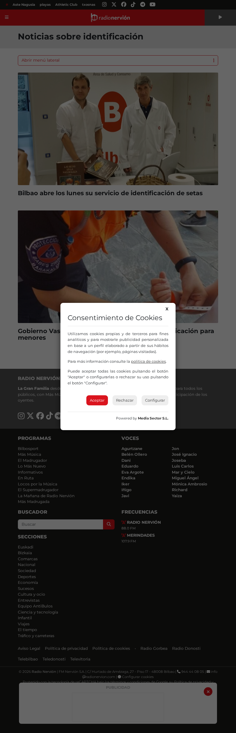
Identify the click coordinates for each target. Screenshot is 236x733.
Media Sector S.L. (153, 418)
